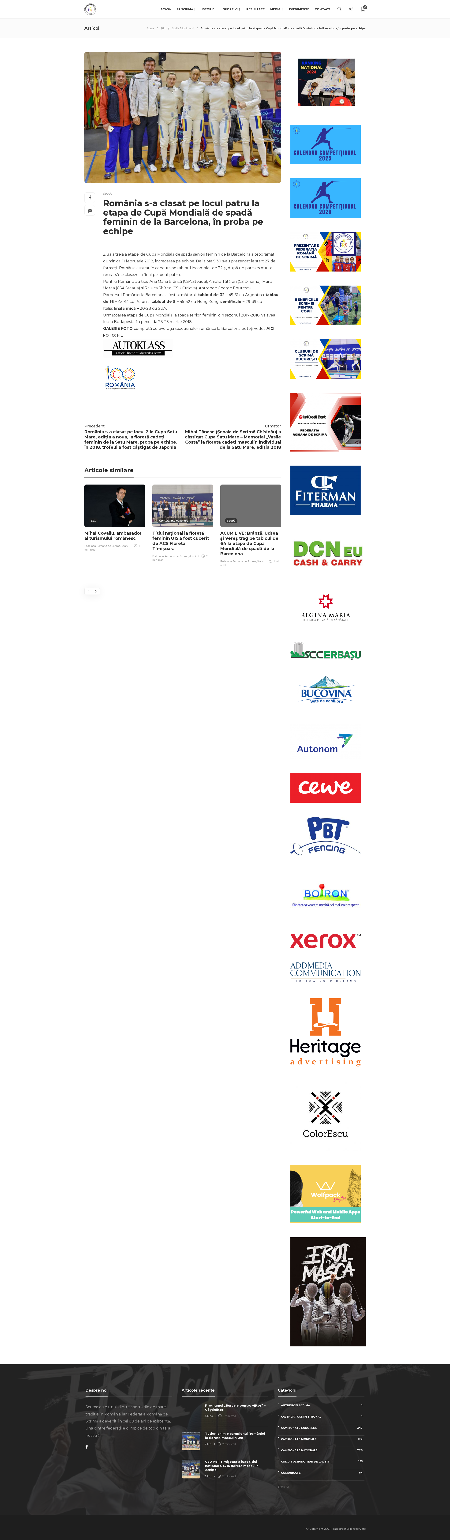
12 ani (124, 546)
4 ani (192, 556)
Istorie (208, 9)
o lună (209, 1416)
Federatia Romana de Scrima (102, 546)
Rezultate (255, 9)
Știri (163, 28)
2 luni (208, 1444)
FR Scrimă (184, 9)
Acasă (166, 9)
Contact (322, 9)
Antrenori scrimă (322, 1405)
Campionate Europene (322, 1428)
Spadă (107, 193)
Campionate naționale (173, 520)
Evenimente (299, 9)
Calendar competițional (322, 1416)
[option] (115, 519)
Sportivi (230, 9)
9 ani (260, 561)
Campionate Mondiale (322, 1439)
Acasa (150, 28)
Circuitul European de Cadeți (322, 1461)
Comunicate (322, 1472)
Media (275, 9)
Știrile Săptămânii (183, 28)
